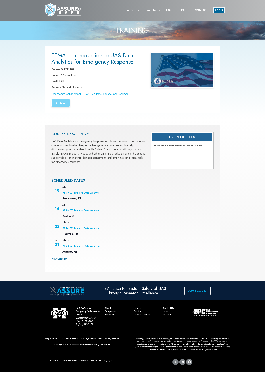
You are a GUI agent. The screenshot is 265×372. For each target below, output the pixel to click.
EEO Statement (66, 338)
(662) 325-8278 (85, 324)
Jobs (165, 311)
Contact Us (168, 308)
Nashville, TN (70, 234)
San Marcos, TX (71, 198)
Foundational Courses (115, 94)
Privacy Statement (51, 338)
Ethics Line (79, 338)
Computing (110, 311)
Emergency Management (66, 94)
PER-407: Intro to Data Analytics (81, 193)
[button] (137, 10)
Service (137, 311)
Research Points (142, 314)
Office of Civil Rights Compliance (216, 347)
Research (138, 308)
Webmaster (83, 360)
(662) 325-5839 (211, 349)
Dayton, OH (69, 216)
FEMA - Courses (92, 94)
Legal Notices (91, 338)
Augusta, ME (69, 251)
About (108, 308)
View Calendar (59, 259)
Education (110, 314)
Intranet (167, 314)
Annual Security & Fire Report (110, 338)
